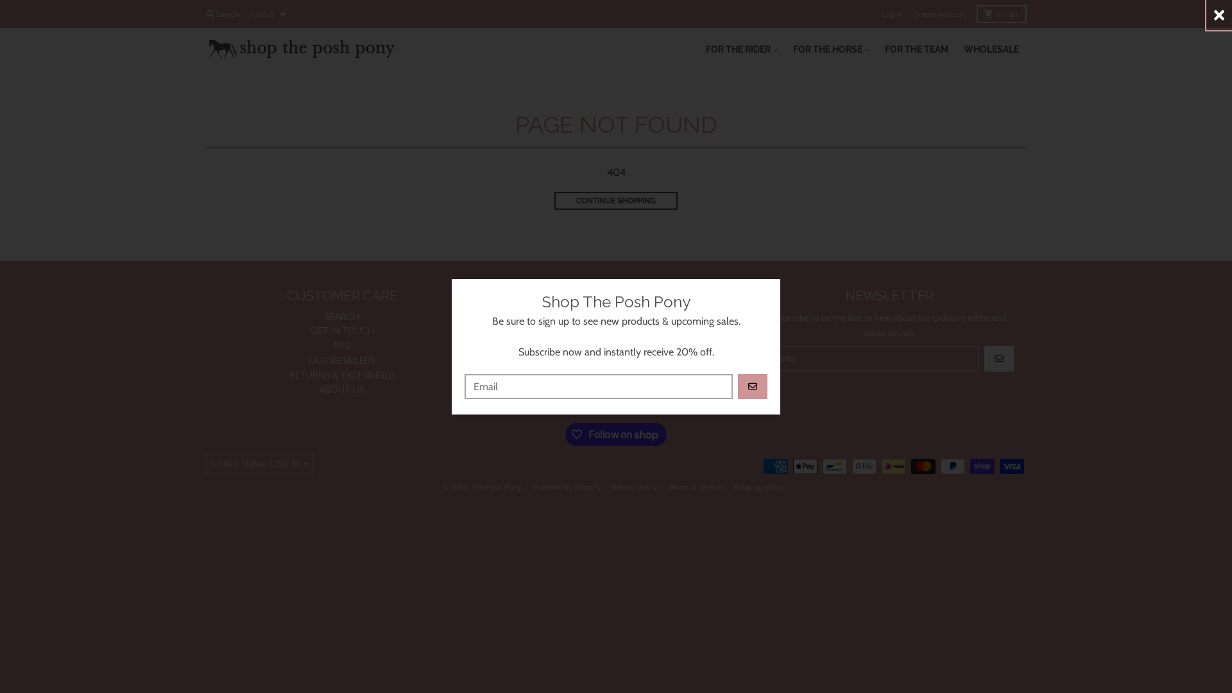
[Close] (1219, 15)
